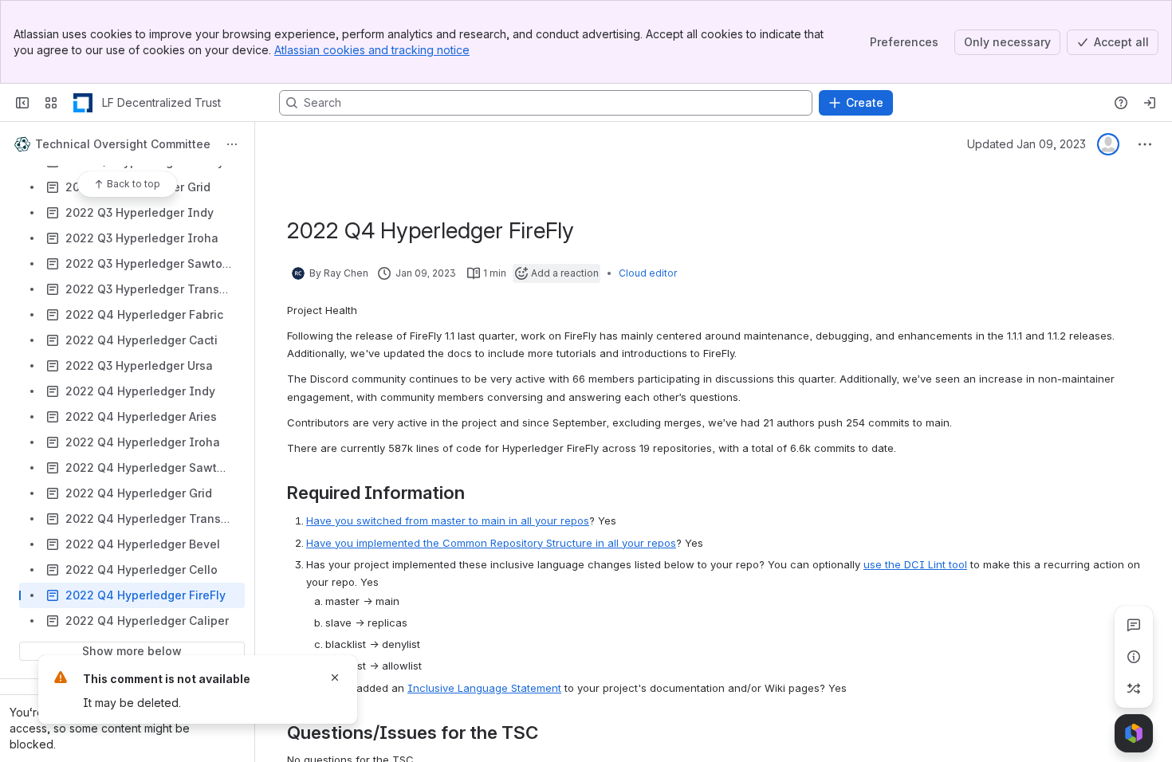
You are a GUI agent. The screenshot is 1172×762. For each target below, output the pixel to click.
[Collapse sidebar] (22, 103)
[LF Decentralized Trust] (83, 103)
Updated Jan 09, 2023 (1026, 144)
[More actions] (232, 144)
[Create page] (1133, 688)
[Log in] (1149, 103)
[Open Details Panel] (1133, 657)
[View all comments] (1133, 625)
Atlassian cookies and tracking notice (372, 50)
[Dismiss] (334, 677)
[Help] (1121, 103)
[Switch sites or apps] (51, 103)
